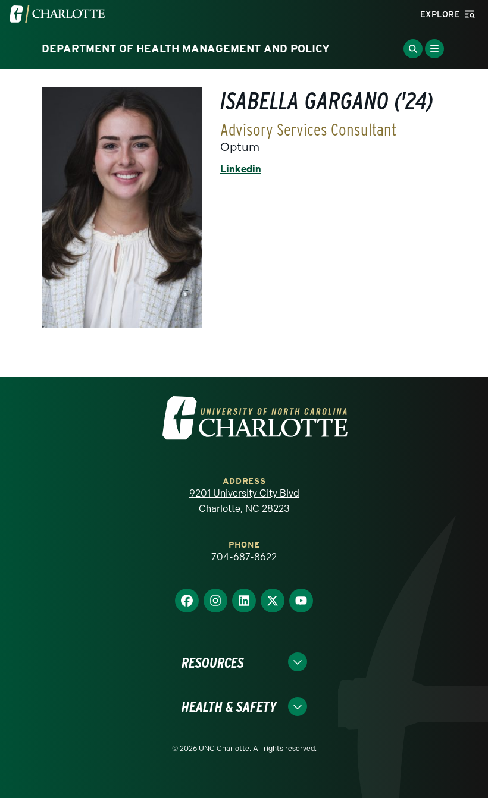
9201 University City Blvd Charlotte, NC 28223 (244, 501)
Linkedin (240, 169)
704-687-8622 (244, 557)
